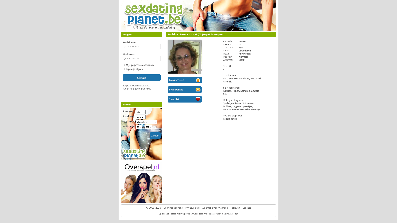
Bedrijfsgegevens (173, 207)
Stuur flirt (174, 99)
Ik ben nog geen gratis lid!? (137, 88)
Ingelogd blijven (134, 68)
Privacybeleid (192, 207)
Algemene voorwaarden (215, 207)
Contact (247, 207)
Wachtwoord (129, 54)
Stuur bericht (176, 89)
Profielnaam (129, 42)
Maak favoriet (176, 79)
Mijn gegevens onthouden (139, 64)
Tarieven (235, 207)
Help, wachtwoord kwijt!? (136, 85)
